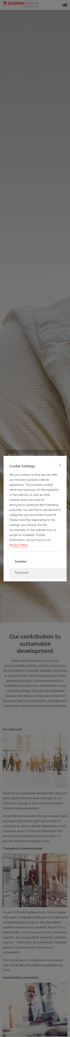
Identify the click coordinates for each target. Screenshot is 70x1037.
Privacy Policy (18, 545)
